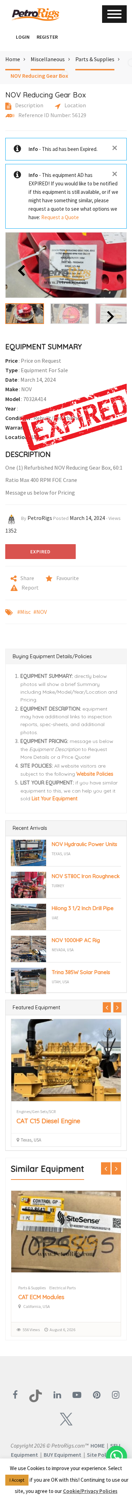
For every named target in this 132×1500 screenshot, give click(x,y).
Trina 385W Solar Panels (81, 972)
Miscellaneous (48, 59)
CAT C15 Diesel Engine (48, 1121)
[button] (8, 37)
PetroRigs (39, 517)
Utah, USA (60, 981)
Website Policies (94, 774)
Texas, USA (61, 853)
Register (47, 37)
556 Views (31, 1329)
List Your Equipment (54, 798)
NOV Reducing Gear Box (39, 75)
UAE (55, 917)
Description (28, 105)
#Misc (24, 611)
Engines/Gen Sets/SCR (36, 1111)
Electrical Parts (62, 1287)
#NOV (40, 611)
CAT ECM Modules (41, 1297)
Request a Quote (60, 217)
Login (23, 37)
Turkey (58, 885)
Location (74, 105)
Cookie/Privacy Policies (90, 1491)
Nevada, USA (63, 949)
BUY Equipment (62, 1454)
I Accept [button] (17, 1480)
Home (12, 59)
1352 (11, 530)
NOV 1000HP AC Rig (76, 940)
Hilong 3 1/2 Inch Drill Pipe (83, 908)
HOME (97, 1445)
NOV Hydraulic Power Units (84, 844)
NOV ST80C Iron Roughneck (86, 876)
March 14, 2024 (87, 517)
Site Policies (102, 1454)
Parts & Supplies (94, 59)
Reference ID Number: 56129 (51, 115)
